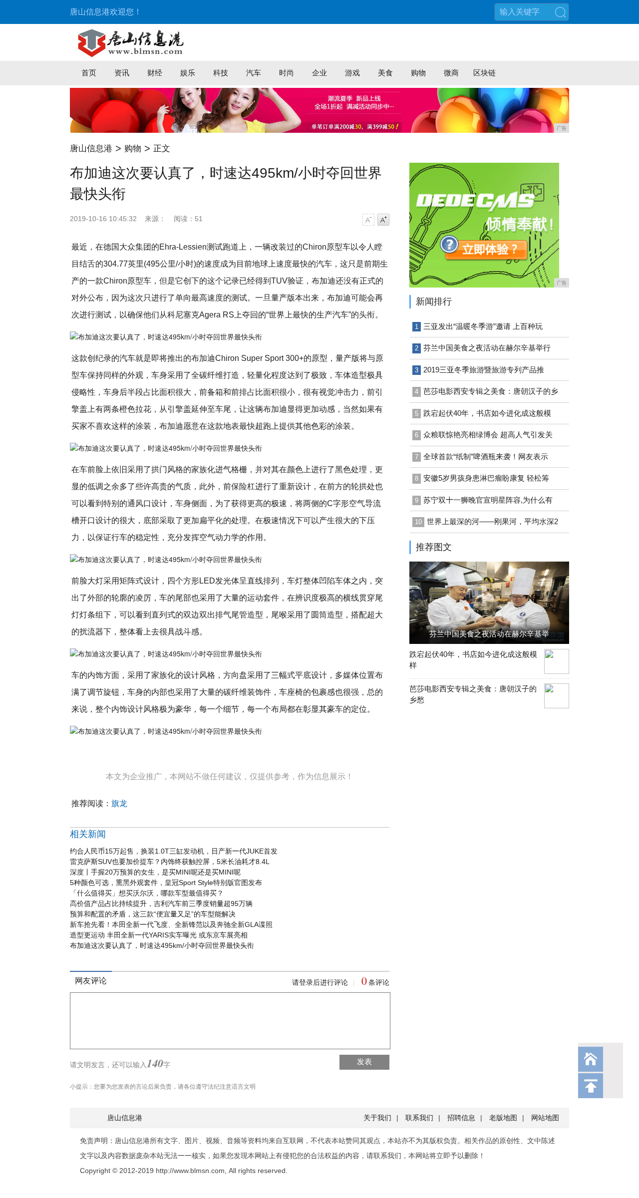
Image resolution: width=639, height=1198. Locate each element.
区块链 (484, 72)
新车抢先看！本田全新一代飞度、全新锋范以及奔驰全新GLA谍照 (171, 924)
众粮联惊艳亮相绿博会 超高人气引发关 (488, 434)
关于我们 (377, 1118)
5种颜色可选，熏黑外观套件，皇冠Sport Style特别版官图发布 (166, 883)
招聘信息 (461, 1118)
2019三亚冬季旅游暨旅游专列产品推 (483, 369)
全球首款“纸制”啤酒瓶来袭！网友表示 (485, 456)
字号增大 (383, 220)
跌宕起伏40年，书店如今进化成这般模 (487, 413)
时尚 (286, 72)
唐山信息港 (91, 148)
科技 (220, 72)
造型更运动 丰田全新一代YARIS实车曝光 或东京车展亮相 (159, 935)
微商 (451, 72)
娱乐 (187, 72)
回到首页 (590, 1059)
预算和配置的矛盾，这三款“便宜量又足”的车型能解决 (153, 914)
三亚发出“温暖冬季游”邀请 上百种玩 (483, 326)
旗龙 (119, 803)
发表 (364, 1061)
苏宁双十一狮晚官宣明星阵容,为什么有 (488, 500)
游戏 (352, 72)
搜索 (560, 12)
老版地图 (503, 1118)
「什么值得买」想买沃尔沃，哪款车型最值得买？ (147, 893)
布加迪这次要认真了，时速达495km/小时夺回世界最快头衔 (162, 945)
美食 (385, 72)
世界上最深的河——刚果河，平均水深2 (492, 521)
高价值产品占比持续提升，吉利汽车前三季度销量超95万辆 (161, 903)
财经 (154, 72)
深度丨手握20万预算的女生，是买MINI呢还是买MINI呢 (155, 872)
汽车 (253, 72)
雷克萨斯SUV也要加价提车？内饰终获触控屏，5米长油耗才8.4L (170, 862)
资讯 (121, 72)
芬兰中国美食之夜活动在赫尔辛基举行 (487, 347)
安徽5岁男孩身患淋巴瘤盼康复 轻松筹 (486, 478)
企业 (319, 72)
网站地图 (545, 1118)
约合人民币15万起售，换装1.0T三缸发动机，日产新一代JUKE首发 (174, 851)
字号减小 (368, 220)
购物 (418, 72)
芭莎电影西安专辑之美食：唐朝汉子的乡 (490, 391)
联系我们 (419, 1118)
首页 (88, 72)
